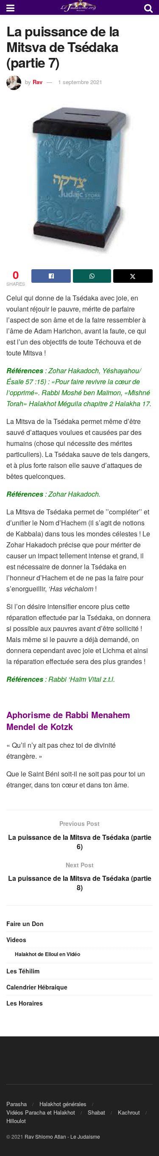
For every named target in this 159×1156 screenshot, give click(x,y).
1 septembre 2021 (80, 82)
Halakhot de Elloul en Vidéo (47, 954)
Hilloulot (16, 1121)
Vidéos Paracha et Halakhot (40, 1112)
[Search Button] (148, 7)
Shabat (96, 1112)
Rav (37, 82)
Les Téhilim (22, 971)
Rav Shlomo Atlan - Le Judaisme (62, 1136)
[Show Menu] (10, 7)
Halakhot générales (62, 1104)
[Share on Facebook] (51, 276)
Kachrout (129, 1112)
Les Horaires (24, 1003)
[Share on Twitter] (133, 276)
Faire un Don (25, 923)
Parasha (16, 1104)
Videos (16, 939)
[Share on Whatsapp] (92, 276)
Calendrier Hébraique (36, 987)
